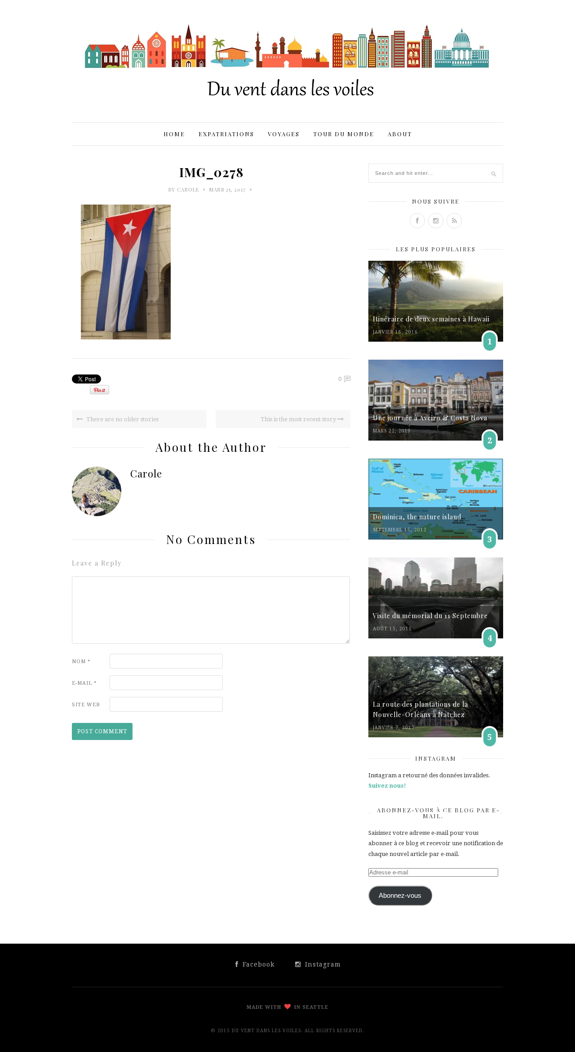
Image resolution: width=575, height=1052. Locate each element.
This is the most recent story (299, 419)
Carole (188, 189)
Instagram (322, 964)
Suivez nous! (387, 785)
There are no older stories (122, 419)
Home (174, 134)
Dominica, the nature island (417, 517)
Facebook (257, 964)
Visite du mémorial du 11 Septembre (430, 615)
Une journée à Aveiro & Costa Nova (430, 418)
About (400, 134)
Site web (86, 705)
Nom (81, 661)
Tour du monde (343, 134)
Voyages (284, 134)
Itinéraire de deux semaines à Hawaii (431, 319)
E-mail (84, 683)
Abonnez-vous (400, 895)
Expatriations (226, 134)
